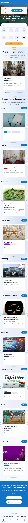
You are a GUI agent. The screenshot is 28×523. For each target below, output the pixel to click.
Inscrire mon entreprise (14, 497)
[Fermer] (25, 10)
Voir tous (24, 108)
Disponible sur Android (14, 502)
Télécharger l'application (8, 516)
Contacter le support (21, 516)
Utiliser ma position (18, 10)
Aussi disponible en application (14, 43)
